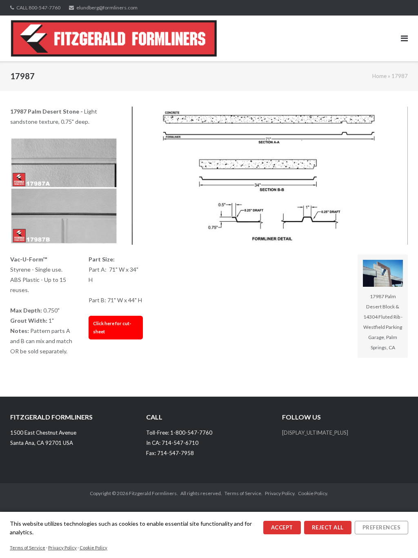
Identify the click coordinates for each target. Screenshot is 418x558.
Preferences (381, 527)
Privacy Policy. (280, 493)
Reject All (328, 527)
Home (379, 76)
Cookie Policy (93, 547)
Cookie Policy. (313, 493)
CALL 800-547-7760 (38, 7)
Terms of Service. (243, 493)
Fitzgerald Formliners (153, 493)
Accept (282, 527)
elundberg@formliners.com (107, 7)
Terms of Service (27, 547)
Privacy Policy (62, 547)
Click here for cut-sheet (112, 327)
